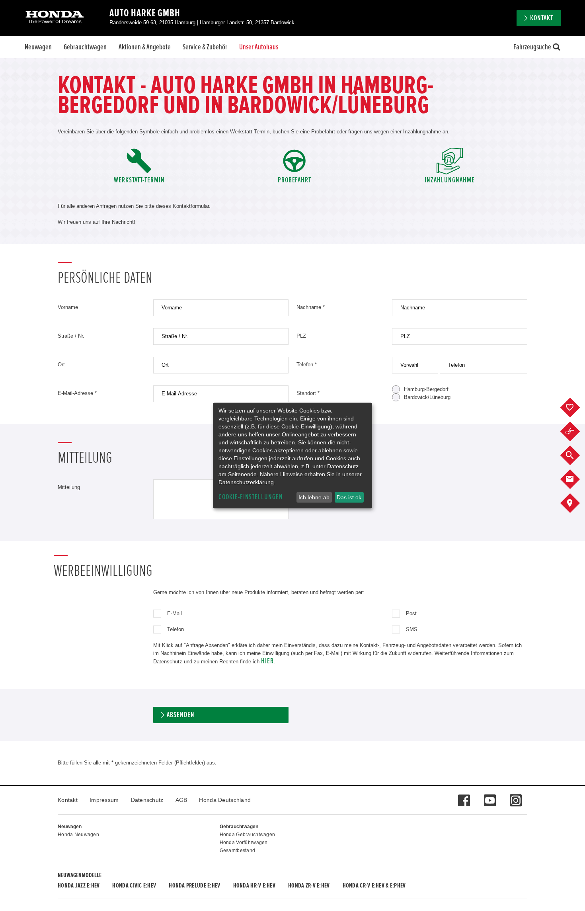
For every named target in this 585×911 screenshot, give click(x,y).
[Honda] (55, 18)
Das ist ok (349, 497)
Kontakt (68, 800)
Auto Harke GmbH (144, 13)
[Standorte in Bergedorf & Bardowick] (576, 503)
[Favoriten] (576, 408)
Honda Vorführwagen (244, 842)
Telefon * (306, 365)
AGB (181, 800)
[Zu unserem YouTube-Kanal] (490, 796)
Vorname (68, 307)
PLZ (301, 336)
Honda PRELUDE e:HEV (194, 885)
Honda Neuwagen (78, 834)
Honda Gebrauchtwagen (247, 834)
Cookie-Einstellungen (250, 497)
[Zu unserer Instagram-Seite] (515, 796)
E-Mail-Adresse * (77, 393)
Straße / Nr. (71, 336)
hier (267, 661)
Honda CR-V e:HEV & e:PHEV (374, 885)
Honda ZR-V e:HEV (309, 885)
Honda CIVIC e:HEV (134, 885)
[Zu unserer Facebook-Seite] (464, 796)
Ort (61, 365)
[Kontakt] (576, 479)
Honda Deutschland (225, 800)
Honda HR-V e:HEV (254, 885)
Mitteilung (69, 487)
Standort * (308, 393)
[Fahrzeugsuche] (576, 455)
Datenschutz (147, 800)
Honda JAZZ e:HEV (78, 885)
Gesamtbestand (237, 850)
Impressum (104, 800)
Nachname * (310, 307)
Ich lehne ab (314, 497)
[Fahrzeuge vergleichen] (576, 432)
